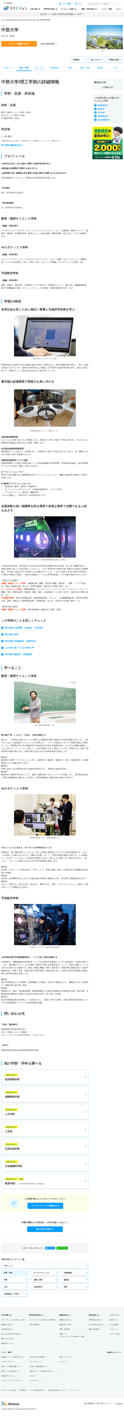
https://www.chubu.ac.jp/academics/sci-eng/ (20, 1050)
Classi (32, 1376)
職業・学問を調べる (89, 9)
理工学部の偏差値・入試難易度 (18, 654)
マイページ (113, 1315)
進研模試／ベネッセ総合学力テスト (12, 1357)
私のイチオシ (96, 60)
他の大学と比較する (45, 1229)
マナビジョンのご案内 (8, 1390)
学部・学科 (8, 1273)
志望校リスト (113, 1320)
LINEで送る (63, 1248)
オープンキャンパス (41, 1273)
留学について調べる (7, 1339)
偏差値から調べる (7, 1324)
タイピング (63, 1362)
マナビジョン (15, 8)
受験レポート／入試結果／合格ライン (42, 1371)
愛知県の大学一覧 (16, 19)
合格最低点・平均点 (11, 1294)
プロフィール (113, 1329)
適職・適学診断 (65, 1329)
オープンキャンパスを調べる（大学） (13, 1320)
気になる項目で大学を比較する (11, 1334)
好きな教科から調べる (96, 1324)
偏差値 (66, 1280)
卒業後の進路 (114, 60)
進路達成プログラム (7, 1376)
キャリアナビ (34, 1362)
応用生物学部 (12, 1147)
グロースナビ (34, 1380)
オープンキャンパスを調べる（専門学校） (43, 1320)
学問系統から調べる (95, 1320)
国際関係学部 (12, 1094)
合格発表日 (38, 1287)
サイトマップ (74, 1390)
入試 (5, 1287)
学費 (5, 1280)
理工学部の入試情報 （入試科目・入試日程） (24, 628)
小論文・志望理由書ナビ (38, 1366)
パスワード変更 (114, 1334)
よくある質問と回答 (37, 1390)
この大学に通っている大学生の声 (19, 648)
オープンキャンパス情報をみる (45, 1206)
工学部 (10, 1129)
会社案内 (119, 1404)
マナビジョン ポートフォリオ (10, 1380)
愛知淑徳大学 (103, 105)
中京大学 (101, 112)
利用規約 (23, 1390)
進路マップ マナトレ (66, 1357)
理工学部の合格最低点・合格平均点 (20, 641)
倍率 (65, 1287)
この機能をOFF (108, 87)
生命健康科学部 (13, 1164)
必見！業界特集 (34, 1324)
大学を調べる (35, 9)
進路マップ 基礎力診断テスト (10, 1366)
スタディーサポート (7, 1362)
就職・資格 (38, 1280)
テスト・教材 (107, 9)
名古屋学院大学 (104, 120)
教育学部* (24, 1181)
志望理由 (76, 60)
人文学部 (10, 1112)
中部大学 (24, 19)
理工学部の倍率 (11, 634)
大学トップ (8, 1266)
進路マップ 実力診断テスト (10, 1371)
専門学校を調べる (50, 9)
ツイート (51, 1248)
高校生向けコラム (7, 1343)
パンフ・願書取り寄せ (19, 44)
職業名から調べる (65, 1320)
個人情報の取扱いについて (57, 1390)
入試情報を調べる (7, 1329)
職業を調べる (65, 1315)
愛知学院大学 (103, 116)
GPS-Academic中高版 (37, 1357)
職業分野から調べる (66, 1324)
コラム (118, 9)
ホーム (3, 19)
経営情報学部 (12, 1077)
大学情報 (8, 19)
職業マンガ (73, 1335)
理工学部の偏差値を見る (12, 145)
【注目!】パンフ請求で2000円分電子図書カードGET (60, 14)
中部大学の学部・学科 (33, 19)
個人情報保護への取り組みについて (97, 1403)
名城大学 (101, 109)
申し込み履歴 (113, 1324)
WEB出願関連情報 (47, 44)
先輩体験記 (68, 1273)
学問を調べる (94, 1315)
